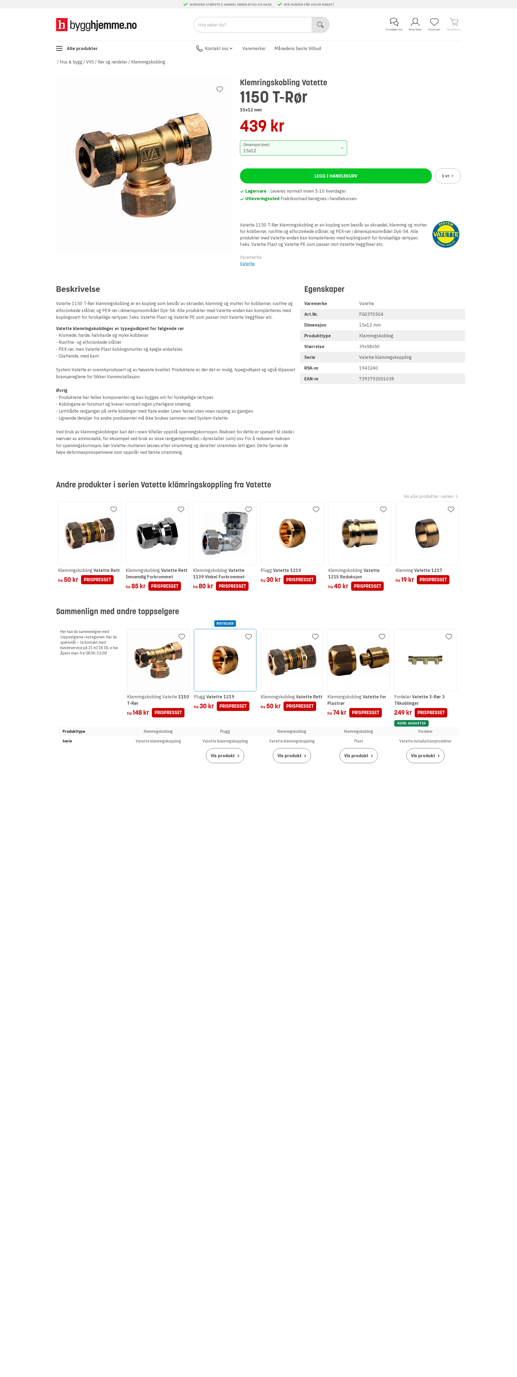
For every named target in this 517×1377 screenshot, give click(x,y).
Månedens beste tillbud (297, 48)
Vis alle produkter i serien (428, 496)
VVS (90, 62)
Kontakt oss (216, 48)
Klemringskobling (148, 62)
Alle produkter (82, 48)
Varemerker (254, 48)
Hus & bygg (71, 62)
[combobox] (293, 147)
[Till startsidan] (96, 24)
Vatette (247, 263)
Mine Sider (415, 29)
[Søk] (320, 25)
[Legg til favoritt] (219, 89)
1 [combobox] (445, 176)
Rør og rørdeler (112, 62)
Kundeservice (394, 29)
